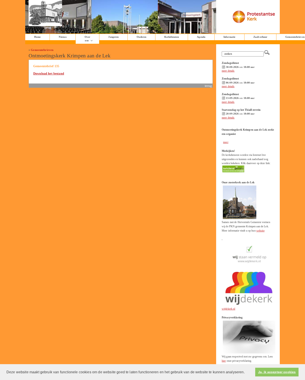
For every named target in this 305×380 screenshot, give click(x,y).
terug (208, 86)
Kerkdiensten (171, 37)
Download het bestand (48, 73)
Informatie (229, 37)
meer (225, 142)
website (260, 230)
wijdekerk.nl (228, 308)
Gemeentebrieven (42, 50)
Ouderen (141, 37)
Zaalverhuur (260, 37)
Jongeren (113, 37)
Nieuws (63, 37)
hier (224, 360)
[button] (246, 372)
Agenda (201, 37)
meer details (228, 70)
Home (37, 37)
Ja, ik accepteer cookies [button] (277, 372)
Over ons (87, 39)
